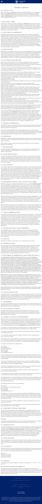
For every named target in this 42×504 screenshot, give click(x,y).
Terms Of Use (17, 484)
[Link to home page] (21, 1)
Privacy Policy (24, 484)
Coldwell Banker (18, 478)
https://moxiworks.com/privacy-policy (28, 422)
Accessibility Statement (17, 486)
